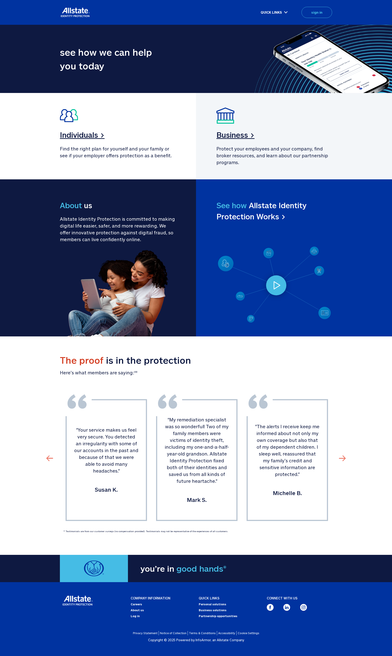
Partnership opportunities (218, 616)
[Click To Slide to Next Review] (342, 458)
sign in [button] (316, 12)
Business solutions (212, 610)
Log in (135, 616)
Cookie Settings (248, 633)
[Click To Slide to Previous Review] (49, 458)
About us (137, 610)
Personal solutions (212, 604)
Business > (235, 134)
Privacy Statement (145, 633)
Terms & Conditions (202, 633)
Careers (136, 604)
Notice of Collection (173, 633)
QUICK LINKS (271, 12)
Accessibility (226, 633)
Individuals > (82, 134)
